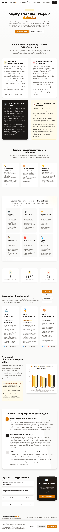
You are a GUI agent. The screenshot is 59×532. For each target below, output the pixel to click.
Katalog (38, 2)
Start (20, 2)
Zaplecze (34, 2)
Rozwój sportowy (47, 294)
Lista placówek (46, 517)
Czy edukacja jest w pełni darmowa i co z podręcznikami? (17, 483)
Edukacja (24, 2)
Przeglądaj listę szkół (22, 31)
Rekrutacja (48, 2)
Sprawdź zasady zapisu (36, 31)
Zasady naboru (54, 517)
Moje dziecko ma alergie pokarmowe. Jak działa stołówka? (17, 491)
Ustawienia (32, 526)
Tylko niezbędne (41, 526)
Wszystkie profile (47, 291)
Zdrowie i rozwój (29, 2)
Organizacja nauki (38, 517)
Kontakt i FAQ (54, 2)
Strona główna (30, 517)
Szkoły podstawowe (10, 2)
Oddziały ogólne (47, 301)
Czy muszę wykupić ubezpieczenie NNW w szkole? (17, 498)
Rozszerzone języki (47, 298)
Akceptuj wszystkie (52, 526)
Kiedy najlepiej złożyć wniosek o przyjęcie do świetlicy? (17, 504)
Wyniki (43, 2)
